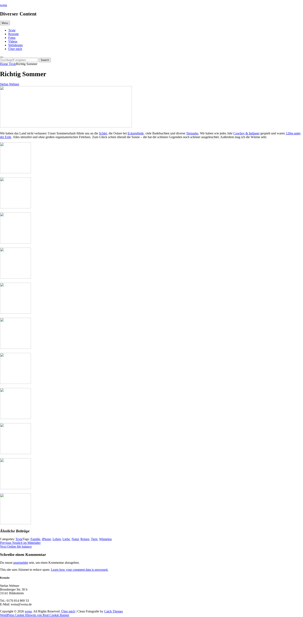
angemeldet (20, 562)
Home (4, 64)
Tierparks (192, 133)
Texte (11, 30)
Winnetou (105, 539)
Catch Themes (113, 611)
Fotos (11, 37)
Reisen (84, 539)
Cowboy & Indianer (246, 133)
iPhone (46, 539)
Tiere (94, 539)
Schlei (103, 133)
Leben (57, 539)
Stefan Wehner (9, 84)
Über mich (15, 49)
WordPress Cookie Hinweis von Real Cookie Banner (34, 615)
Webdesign (15, 45)
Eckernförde (136, 133)
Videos (12, 41)
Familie (35, 539)
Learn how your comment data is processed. (79, 569)
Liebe (66, 539)
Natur (75, 539)
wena (3, 5)
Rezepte (13, 34)
